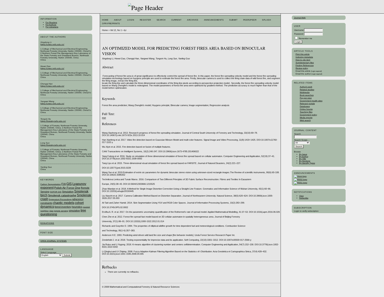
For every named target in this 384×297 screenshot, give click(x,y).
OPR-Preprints (111, 23)
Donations (47, 223)
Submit (233, 20)
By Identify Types (307, 163)
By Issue (303, 154)
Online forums (306, 109)
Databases (305, 106)
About (118, 20)
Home (105, 20)
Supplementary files (305, 63)
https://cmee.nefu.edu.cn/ (52, 44)
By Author (303, 156)
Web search (305, 120)
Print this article (303, 54)
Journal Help (300, 18)
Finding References (305, 65)
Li (125, 30)
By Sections (304, 161)
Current (176, 20)
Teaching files (306, 112)
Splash (266, 20)
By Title (302, 159)
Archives (192, 20)
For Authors (51, 25)
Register (145, 20)
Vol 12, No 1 (116, 30)
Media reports (306, 117)
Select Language (48, 252)
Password (298, 34)
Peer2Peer (250, 20)
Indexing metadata (304, 57)
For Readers (51, 22)
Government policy (308, 115)
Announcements (214, 20)
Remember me (305, 38)
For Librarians (52, 27)
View (301, 196)
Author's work (306, 87)
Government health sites (311, 101)
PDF (104, 118)
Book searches (307, 95)
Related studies (307, 89)
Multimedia (305, 92)
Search (161, 20)
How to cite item (303, 60)
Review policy (302, 68)
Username (299, 30)
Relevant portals (307, 103)
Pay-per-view (306, 98)
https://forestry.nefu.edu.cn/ (53, 121)
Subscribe (303, 198)
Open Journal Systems (53, 241)
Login (130, 20)
